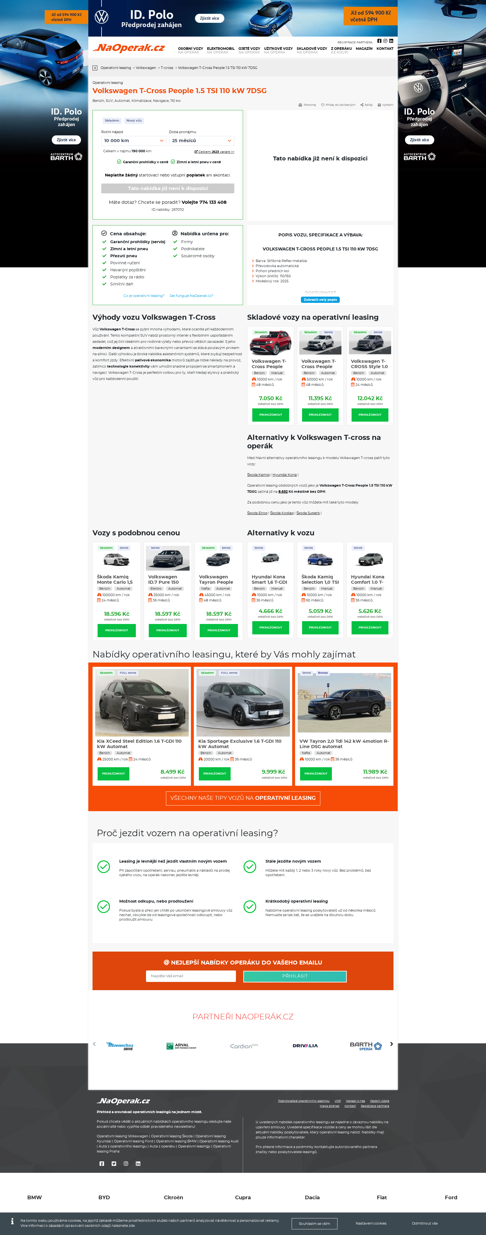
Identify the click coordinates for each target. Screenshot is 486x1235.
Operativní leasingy (194, 1146)
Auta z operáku (162, 1146)
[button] (391, 1046)
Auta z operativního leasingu (123, 1146)
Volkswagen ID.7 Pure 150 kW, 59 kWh (163, 582)
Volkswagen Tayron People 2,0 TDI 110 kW (216, 582)
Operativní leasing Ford (133, 1141)
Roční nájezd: (112, 132)
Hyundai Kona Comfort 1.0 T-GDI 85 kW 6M (319, 582)
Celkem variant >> (216, 151)
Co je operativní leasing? (144, 295)
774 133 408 (213, 202)
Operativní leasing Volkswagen (122, 1136)
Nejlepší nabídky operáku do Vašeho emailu (245, 963)
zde (132, 1225)
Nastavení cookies (371, 1223)
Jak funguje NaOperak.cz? (191, 295)
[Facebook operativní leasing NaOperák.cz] (379, 41)
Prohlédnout (270, 414)
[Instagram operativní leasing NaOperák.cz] (385, 41)
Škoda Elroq (257, 513)
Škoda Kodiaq (282, 513)
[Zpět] (96, 68)
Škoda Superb (308, 513)
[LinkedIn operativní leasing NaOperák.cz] (391, 41)
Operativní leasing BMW (176, 1141)
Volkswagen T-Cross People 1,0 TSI (269, 366)
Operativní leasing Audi (218, 1141)
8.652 (283, 491)
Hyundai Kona (285, 474)
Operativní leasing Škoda (172, 1136)
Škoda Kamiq (258, 474)
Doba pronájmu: (183, 132)
